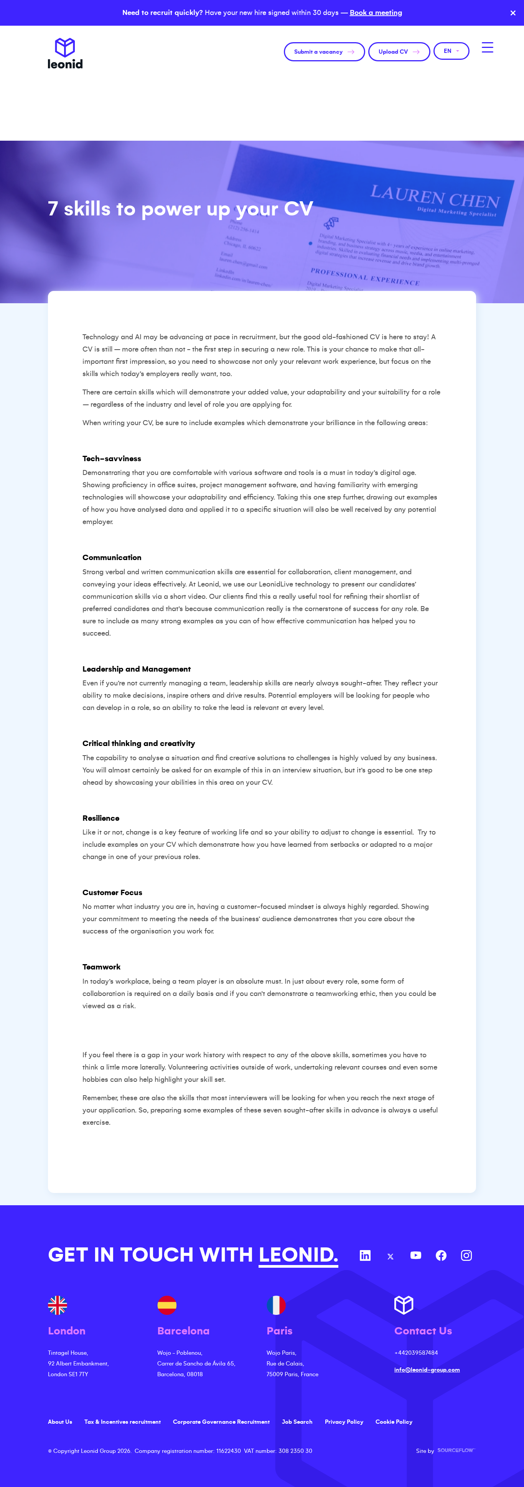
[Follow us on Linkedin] (365, 1256)
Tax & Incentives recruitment (122, 1422)
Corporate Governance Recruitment (221, 1422)
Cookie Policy (394, 1422)
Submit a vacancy (318, 52)
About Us (60, 1422)
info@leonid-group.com (427, 1370)
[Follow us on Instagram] (466, 1256)
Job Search (297, 1422)
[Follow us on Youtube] (415, 1256)
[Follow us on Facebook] (441, 1256)
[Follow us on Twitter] (390, 1256)
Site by (446, 1451)
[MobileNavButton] (487, 47)
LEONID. (298, 1255)
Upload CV (393, 52)
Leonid (65, 53)
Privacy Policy (344, 1422)
